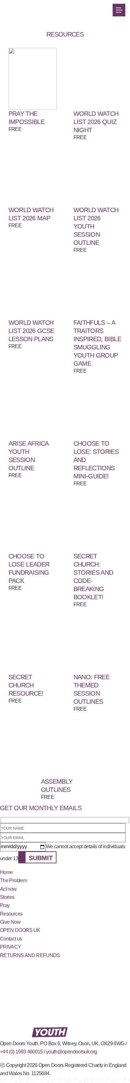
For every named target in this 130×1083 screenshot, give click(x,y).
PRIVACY (10, 947)
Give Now (10, 922)
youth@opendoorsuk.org (71, 1051)
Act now (8, 889)
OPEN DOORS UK (20, 930)
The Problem (13, 880)
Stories (7, 897)
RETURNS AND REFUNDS (30, 955)
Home (6, 872)
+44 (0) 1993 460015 (21, 1051)
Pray (4, 905)
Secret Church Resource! (26, 685)
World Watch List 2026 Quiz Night (96, 121)
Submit (41, 858)
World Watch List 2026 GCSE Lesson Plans (31, 330)
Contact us (11, 938)
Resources (11, 914)
